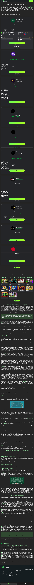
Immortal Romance (4, 577)
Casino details (17, 48)
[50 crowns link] (13, 20)
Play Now (17, 42)
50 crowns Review (17, 46)
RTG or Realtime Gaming (6, 524)
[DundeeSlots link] (13, 228)
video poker (4, 423)
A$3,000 (17, 137)
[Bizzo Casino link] (13, 80)
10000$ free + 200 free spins (17, 116)
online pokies (16, 495)
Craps (2, 39)
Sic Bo (24, 446)
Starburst (3, 575)
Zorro (2, 570)
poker (3, 366)
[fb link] (32, 569)
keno (8, 430)
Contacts (17, 582)
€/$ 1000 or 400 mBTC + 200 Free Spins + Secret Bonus (17, 213)
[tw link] (27, 569)
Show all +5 (26, 32)
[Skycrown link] (13, 153)
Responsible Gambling (24, 582)
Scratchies (24, 381)
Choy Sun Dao (4, 578)
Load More (16, 267)
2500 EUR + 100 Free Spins (17, 26)
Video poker (11, 39)
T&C (30, 582)
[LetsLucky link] (13, 54)
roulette (14, 336)
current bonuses (30, 7)
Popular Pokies (5, 542)
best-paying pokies (22, 500)
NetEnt (3, 512)
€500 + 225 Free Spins (17, 158)
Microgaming (5, 503)
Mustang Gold (4, 576)
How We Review (23, 535)
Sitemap (12, 582)
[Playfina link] (13, 207)
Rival (9, 503)
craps (17, 396)
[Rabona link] (13, 249)
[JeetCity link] (13, 132)
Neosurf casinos (11, 571)
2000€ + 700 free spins (17, 234)
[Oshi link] (13, 179)
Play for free (4, 288)
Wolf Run (3, 571)
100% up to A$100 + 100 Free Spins (17, 86)
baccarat (5, 353)
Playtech (3, 521)
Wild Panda (3, 573)
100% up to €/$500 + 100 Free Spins (17, 59)
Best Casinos (5, 540)
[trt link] (30, 569)
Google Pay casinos (12, 573)
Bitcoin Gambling (11, 572)
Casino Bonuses (13, 545)
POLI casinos (11, 574)
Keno (5, 39)
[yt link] (26, 569)
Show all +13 (31, 37)
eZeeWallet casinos (12, 575)
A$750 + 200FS (17, 254)
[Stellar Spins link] (13, 111)
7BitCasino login (18, 570)
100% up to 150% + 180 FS (17, 185)
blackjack (2, 322)
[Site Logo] (15, 1)
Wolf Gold (3, 572)
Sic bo (7, 39)
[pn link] (29, 569)
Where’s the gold (4, 574)
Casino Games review (6, 543)
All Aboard (3, 579)
